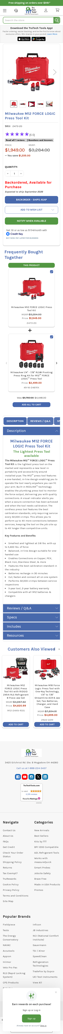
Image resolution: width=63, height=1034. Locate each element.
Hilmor (7, 961)
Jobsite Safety (42, 873)
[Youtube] (25, 777)
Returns (7, 867)
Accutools (8, 950)
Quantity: (11, 166)
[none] (31, 72)
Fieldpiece (9, 924)
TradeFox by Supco (43, 971)
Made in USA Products (47, 884)
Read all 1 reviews (15, 140)
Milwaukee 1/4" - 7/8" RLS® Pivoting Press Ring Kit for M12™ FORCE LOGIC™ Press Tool (31, 375)
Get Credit (9, 847)
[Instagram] (31, 777)
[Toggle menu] (4, 10)
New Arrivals (41, 830)
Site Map (8, 901)
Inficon (37, 924)
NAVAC (7, 945)
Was (25, 397)
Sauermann (39, 945)
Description (15, 421)
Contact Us (9, 830)
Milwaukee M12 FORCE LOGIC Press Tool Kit (31, 309)
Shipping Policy (12, 862)
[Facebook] (18, 777)
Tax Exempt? (10, 873)
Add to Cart (16, 724)
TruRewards (9, 878)
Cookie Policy (10, 884)
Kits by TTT (40, 841)
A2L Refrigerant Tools (46, 852)
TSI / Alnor (39, 950)
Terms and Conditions (15, 895)
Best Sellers (41, 835)
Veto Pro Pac (10, 967)
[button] (31, 210)
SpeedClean (40, 956)
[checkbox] (51, 271)
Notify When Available (31, 220)
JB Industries (40, 930)
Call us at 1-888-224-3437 (31, 768)
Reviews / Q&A (40, 421)
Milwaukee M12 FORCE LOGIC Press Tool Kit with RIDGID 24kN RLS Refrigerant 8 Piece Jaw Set (16, 691)
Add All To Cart (31, 404)
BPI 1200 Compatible (46, 847)
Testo (6, 930)
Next (54, 72)
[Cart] (58, 10)
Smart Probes (42, 867)
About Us (8, 835)
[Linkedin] (45, 777)
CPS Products (11, 982)
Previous (8, 72)
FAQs (6, 841)
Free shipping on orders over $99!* (29, 2)
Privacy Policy (11, 889)
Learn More (52, 34)
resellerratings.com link (31, 798)
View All (37, 982)
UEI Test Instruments (45, 976)
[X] (38, 777)
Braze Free (40, 878)
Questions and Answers (40, 140)
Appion (7, 956)
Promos (38, 889)
